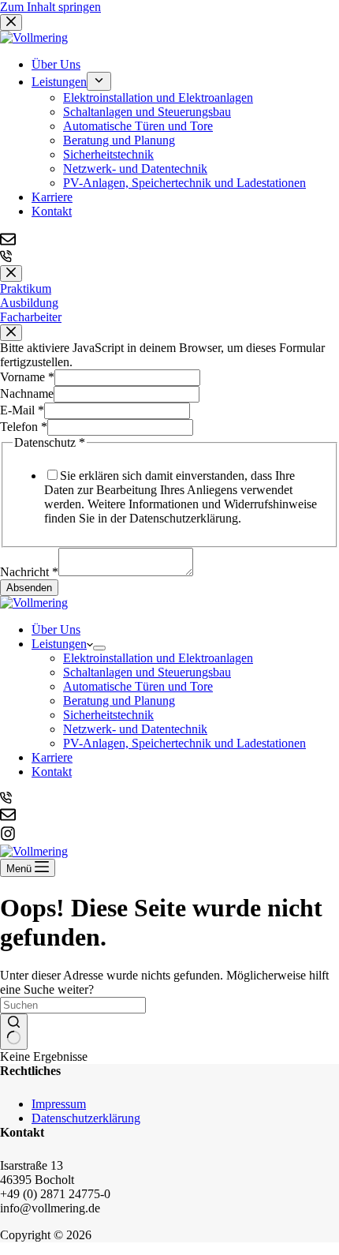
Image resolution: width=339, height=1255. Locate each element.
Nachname (27, 393)
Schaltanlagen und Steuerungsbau (147, 672)
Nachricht (29, 572)
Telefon (23, 426)
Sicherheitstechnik (108, 714)
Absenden (29, 588)
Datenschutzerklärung (86, 1118)
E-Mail (22, 410)
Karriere (52, 757)
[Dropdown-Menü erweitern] (99, 648)
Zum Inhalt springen (50, 6)
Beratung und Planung (119, 700)
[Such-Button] (14, 1031)
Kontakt (52, 771)
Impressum (59, 1104)
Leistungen (59, 643)
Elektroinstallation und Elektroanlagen (158, 658)
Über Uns (56, 629)
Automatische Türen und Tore (138, 686)
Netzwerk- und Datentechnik (135, 729)
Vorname (27, 377)
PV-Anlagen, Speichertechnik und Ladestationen (184, 743)
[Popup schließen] (11, 273)
